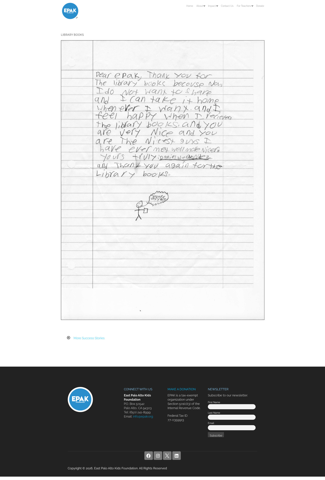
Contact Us (227, 6)
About (199, 6)
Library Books (72, 34)
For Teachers (244, 6)
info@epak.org (143, 416)
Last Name (214, 412)
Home (189, 6)
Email (211, 423)
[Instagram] (158, 455)
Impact (212, 6)
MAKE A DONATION (182, 389)
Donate (260, 6)
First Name (214, 402)
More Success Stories (89, 338)
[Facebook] (148, 455)
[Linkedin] (176, 455)
